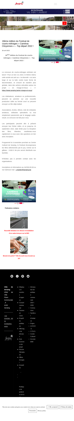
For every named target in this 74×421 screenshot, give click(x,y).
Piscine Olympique (21, 352)
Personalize (32, 410)
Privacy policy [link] (42, 410)
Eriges (32, 323)
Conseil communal (21, 305)
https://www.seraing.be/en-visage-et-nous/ (17, 90)
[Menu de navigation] (55, 4)
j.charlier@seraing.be (23, 170)
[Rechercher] (64, 23)
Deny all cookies (67, 407)
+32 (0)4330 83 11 (8, 318)
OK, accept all (53, 407)
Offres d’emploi (21, 360)
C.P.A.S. (33, 331)
